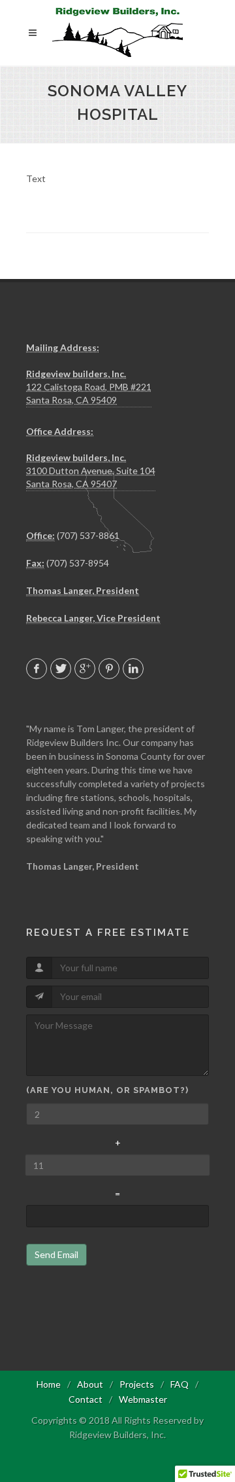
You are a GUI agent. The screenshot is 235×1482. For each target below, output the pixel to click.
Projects (136, 1384)
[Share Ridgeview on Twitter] (60, 668)
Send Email (56, 1254)
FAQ (179, 1384)
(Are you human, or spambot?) (107, 1090)
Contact (85, 1399)
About (90, 1384)
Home (49, 1384)
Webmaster (143, 1399)
